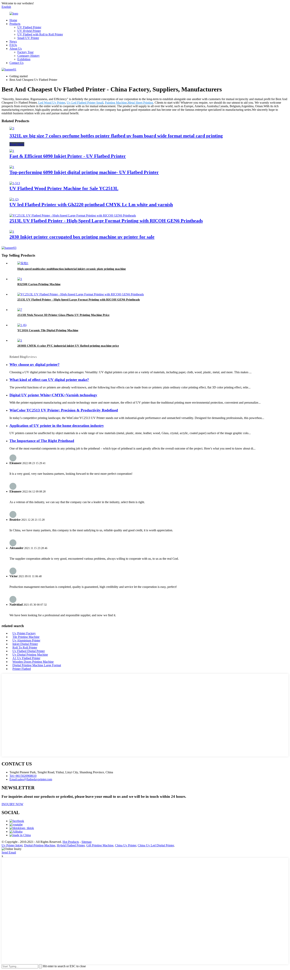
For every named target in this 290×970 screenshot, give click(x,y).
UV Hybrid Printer (29, 31)
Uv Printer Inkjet (12, 845)
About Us (15, 48)
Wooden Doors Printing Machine (33, 661)
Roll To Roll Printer (24, 647)
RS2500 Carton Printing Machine (39, 284)
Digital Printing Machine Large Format (36, 665)
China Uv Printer (125, 845)
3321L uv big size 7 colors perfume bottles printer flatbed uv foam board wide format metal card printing (116, 135)
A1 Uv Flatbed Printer (26, 658)
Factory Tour (25, 52)
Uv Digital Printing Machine (30, 654)
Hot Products (71, 841)
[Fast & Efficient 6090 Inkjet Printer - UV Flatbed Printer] (11, 151)
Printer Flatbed (21, 668)
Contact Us (16, 62)
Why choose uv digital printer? (34, 364)
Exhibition (23, 59)
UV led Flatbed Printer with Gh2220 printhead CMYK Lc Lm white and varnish (91, 204)
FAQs (13, 45)
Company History (28, 55)
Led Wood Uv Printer (51, 102)
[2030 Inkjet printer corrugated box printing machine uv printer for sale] (11, 231)
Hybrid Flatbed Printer (71, 845)
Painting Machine (116, 102)
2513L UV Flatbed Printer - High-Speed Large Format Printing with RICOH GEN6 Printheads (106, 220)
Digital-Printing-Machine (39, 845)
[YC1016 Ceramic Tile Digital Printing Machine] (21, 325)
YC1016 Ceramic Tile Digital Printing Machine (47, 330)
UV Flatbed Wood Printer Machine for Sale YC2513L (63, 188)
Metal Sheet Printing (140, 102)
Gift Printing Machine (99, 845)
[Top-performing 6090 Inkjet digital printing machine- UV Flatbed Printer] (11, 167)
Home (13, 20)
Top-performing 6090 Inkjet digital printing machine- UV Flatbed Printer (84, 172)
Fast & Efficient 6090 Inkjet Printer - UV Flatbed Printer (67, 156)
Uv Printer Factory (24, 633)
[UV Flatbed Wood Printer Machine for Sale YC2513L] (14, 183)
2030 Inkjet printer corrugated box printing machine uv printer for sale (81, 236)
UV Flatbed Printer (29, 27)
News (13, 41)
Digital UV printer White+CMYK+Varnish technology (53, 395)
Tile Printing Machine (25, 637)
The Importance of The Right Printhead (41, 441)
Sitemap (86, 841)
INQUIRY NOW (12, 804)
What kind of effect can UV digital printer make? (49, 380)
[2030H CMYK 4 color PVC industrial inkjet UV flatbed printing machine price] (19, 340)
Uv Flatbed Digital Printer (28, 651)
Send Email (9, 852)
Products (14, 23)
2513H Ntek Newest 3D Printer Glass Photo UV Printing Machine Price (63, 315)
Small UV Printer (28, 38)
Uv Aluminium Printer (26, 640)
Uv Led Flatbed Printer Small (85, 102)
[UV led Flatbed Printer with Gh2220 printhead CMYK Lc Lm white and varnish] (14, 199)
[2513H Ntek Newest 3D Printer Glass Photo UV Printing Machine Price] (19, 309)
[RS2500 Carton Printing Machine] (19, 279)
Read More (17, 144)
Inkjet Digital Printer (25, 644)
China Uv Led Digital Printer (156, 845)
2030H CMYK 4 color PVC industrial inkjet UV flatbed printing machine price (68, 345)
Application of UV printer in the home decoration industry (56, 426)
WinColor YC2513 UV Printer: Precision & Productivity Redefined (63, 410)
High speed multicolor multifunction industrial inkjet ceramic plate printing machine (71, 268)
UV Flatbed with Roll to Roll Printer (40, 34)
